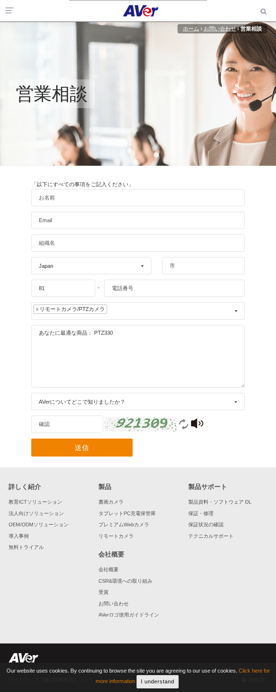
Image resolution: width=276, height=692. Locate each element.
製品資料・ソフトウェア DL (220, 502)
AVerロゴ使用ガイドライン (128, 615)
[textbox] (114, 310)
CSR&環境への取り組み (125, 581)
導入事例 (19, 536)
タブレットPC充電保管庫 (127, 513)
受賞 (103, 592)
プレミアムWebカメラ (123, 524)
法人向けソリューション (36, 513)
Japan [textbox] (46, 266)
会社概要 (108, 569)
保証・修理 (200, 513)
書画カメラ (111, 502)
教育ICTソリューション (35, 502)
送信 (82, 448)
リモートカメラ (116, 536)
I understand (157, 681)
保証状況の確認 (206, 524)
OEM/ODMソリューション (39, 524)
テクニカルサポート (211, 536)
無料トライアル (26, 547)
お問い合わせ (113, 603)
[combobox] (91, 265)
